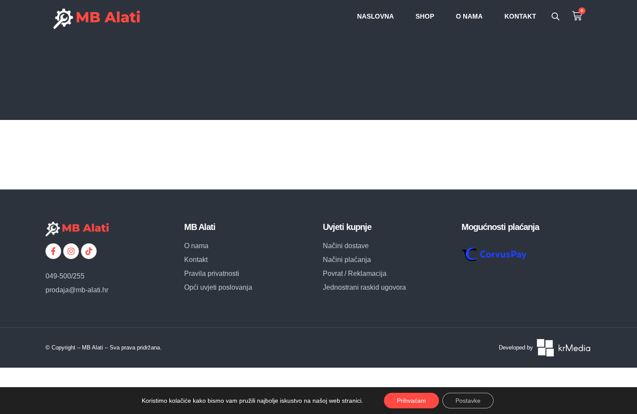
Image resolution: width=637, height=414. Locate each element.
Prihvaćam (411, 400)
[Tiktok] (89, 251)
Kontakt (520, 16)
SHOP (425, 16)
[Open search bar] (555, 16)
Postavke (468, 400)
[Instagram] (71, 251)
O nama (469, 16)
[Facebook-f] (53, 251)
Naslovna (375, 16)
